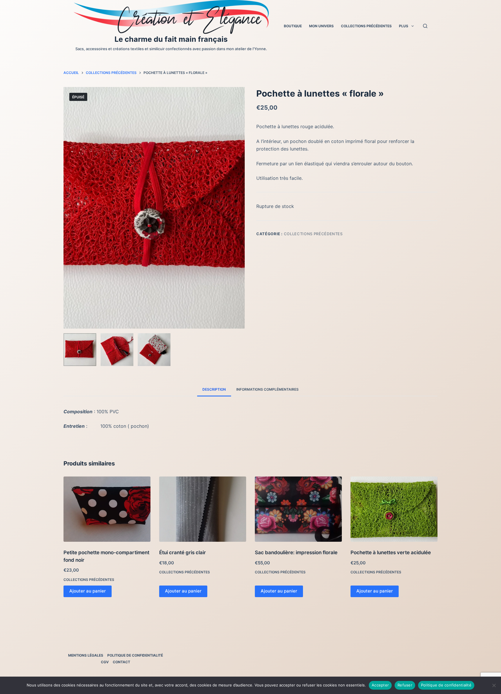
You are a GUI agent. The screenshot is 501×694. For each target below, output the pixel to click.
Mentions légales (85, 655)
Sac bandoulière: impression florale (296, 552)
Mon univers (321, 26)
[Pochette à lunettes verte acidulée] (394, 509)
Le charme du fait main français (171, 39)
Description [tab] (214, 389)
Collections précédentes (366, 26)
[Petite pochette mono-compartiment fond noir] (106, 509)
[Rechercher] (425, 26)
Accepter (380, 685)
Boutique (293, 26)
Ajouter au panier (87, 591)
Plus (403, 26)
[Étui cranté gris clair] (202, 509)
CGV (105, 662)
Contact (121, 662)
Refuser (404, 685)
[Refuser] (494, 685)
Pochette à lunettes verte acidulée (391, 552)
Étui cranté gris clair (182, 552)
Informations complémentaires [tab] (267, 389)
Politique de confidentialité (135, 655)
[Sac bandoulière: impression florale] (298, 509)
